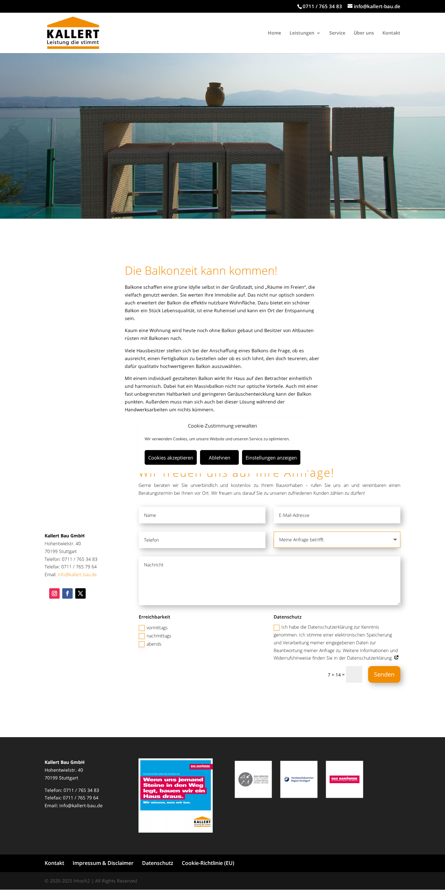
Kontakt (391, 33)
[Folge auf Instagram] (54, 593)
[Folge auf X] (80, 593)
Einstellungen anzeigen (271, 457)
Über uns (364, 33)
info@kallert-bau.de (77, 574)
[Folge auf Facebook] (67, 593)
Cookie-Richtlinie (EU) (208, 863)
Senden (384, 674)
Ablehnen (219, 457)
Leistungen (302, 33)
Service (337, 33)
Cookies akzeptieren (170, 457)
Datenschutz (157, 863)
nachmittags (159, 636)
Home (274, 33)
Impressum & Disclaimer (103, 863)
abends (154, 644)
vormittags (157, 627)
